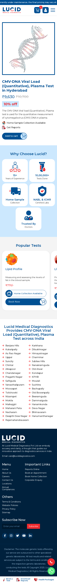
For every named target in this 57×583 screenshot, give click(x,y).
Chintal (9, 365)
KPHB (35, 377)
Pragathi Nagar (13, 377)
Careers (5, 476)
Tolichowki (11, 392)
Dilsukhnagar (39, 349)
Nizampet (11, 396)
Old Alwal (37, 369)
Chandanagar (13, 373)
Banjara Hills (12, 345)
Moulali (36, 381)
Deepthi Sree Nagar (16, 416)
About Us (6, 473)
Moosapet (11, 388)
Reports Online (32, 469)
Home (5, 469)
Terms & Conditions (11, 502)
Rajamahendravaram (16, 420)
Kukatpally (11, 349)
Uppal (8, 357)
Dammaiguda (39, 400)
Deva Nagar (38, 408)
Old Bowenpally (41, 392)
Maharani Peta (13, 408)
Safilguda (10, 381)
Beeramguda (39, 396)
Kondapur (37, 373)
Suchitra (36, 384)
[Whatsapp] (51, 571)
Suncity (9, 361)
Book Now (14, 301)
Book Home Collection (36, 476)
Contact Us (7, 480)
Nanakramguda (40, 365)
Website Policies (10, 505)
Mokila (9, 400)
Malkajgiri (10, 404)
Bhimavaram (39, 412)
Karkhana (37, 345)
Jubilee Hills (38, 361)
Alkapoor (10, 369)
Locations (6, 484)
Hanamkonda (39, 404)
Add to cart (11, 136)
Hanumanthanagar (42, 416)
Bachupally (38, 388)
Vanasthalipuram (14, 384)
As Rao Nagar (13, 353)
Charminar (38, 357)
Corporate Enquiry (33, 480)
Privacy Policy (8, 509)
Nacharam (11, 412)
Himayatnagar (40, 353)
